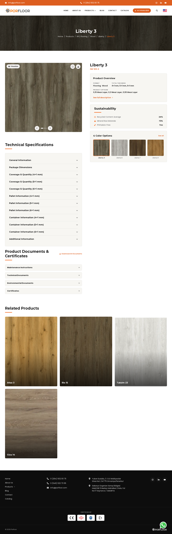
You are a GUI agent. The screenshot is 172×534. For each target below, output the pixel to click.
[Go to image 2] (44, 128)
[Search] (157, 11)
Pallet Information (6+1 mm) (24, 210)
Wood (92, 36)
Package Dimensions (20, 167)
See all (161, 136)
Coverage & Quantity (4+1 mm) (26, 174)
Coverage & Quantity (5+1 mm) (25, 182)
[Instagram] (156, 2)
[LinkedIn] (160, 2)
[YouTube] (165, 2)
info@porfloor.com (58, 487)
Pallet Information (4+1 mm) (24, 196)
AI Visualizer (143, 10)
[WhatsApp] (163, 525)
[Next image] (50, 128)
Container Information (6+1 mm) (26, 232)
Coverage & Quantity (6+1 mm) (25, 189)
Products (89, 10)
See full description (102, 97)
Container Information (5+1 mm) (26, 225)
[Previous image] (37, 128)
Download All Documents (72, 254)
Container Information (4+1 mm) (26, 217)
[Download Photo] (78, 66)
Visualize (14, 66)
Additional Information (21, 239)
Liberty (101, 36)
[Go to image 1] (42, 128)
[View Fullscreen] (43, 97)
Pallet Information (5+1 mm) (24, 203)
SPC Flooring (82, 36)
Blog (102, 10)
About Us (76, 10)
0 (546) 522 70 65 (58, 483)
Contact (112, 10)
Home (66, 10)
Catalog (125, 10)
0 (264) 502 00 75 (58, 478)
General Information (20, 160)
